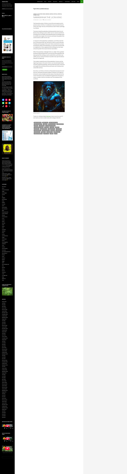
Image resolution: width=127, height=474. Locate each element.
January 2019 (4, 385)
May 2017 (3, 396)
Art (38, 13)
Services (60, 1)
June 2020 (4, 376)
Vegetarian (4, 278)
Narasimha (36, 128)
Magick (3, 237)
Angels (3, 191)
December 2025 (5, 312)
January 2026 (4, 311)
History (41, 13)
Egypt (3, 210)
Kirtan (3, 232)
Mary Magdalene (5, 242)
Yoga (38, 15)
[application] (7, 426)
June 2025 (4, 322)
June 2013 (4, 415)
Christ (3, 205)
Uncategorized (4, 275)
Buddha (3, 202)
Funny (3, 218)
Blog (45, 1)
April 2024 (4, 334)
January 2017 (4, 401)
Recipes (3, 259)
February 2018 (4, 387)
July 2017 (3, 393)
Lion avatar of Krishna (50, 125)
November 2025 (5, 314)
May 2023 (3, 344)
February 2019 (4, 384)
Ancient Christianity (5, 189)
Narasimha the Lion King (47, 17)
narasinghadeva (46, 130)
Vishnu (51, 133)
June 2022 (4, 357)
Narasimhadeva (51, 128)
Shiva (3, 265)
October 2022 (4, 352)
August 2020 (4, 372)
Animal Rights (4, 192)
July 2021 (3, 366)
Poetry (3, 256)
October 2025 (4, 315)
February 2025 (4, 325)
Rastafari (3, 257)
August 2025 (4, 319)
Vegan (3, 276)
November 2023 (5, 338)
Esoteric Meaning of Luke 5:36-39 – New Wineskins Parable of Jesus (7, 170)
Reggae (3, 261)
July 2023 (3, 341)
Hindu (3, 224)
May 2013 (3, 417)
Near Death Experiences (6, 251)
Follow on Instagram (7, 41)
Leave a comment (47, 19)
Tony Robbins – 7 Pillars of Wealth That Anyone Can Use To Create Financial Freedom (7, 91)
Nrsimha (52, 130)
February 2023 (4, 349)
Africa (3, 188)
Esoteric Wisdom (5, 213)
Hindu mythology (38, 124)
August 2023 (4, 339)
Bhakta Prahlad (37, 122)
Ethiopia (3, 215)
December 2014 (5, 404)
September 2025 (5, 317)
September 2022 (5, 353)
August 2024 (4, 331)
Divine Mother (4, 207)
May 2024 (3, 333)
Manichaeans (4, 238)
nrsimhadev (58, 130)
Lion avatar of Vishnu (38, 127)
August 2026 (4, 301)
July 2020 (3, 374)
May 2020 (3, 377)
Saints (3, 262)
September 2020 (5, 371)
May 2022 (3, 358)
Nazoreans (4, 250)
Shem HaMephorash (5, 264)
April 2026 (4, 306)
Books (3, 200)
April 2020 (4, 379)
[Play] (4, 428)
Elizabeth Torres (5, 177)
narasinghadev (37, 130)
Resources (55, 1)
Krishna (47, 13)
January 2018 (4, 388)
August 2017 (4, 391)
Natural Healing (4, 248)
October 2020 (4, 369)
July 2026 (3, 303)
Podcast (49, 1)
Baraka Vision (40, 1)
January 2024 (4, 336)
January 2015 (4, 403)
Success (3, 270)
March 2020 (4, 380)
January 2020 (4, 382)
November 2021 (5, 361)
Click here (48, 116)
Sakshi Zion (5, 1)
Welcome (73, 1)
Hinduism (45, 124)
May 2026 (3, 304)
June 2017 (4, 395)
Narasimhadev (44, 128)
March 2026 (4, 307)
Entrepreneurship (5, 212)
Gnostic (3, 219)
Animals (35, 13)
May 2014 (3, 414)
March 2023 (4, 347)
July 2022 (3, 355)
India (44, 13)
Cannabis (3, 204)
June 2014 (4, 412)
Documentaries (4, 208)
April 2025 (4, 323)
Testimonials (67, 1)
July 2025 (3, 320)
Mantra (51, 13)
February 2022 (4, 360)
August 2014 (4, 409)
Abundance (4, 186)
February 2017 (4, 399)
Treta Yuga (46, 133)
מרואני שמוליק (4, 173)
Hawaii (3, 221)
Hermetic (3, 223)
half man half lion (53, 122)
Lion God (46, 127)
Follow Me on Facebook (7, 28)
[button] (5, 45)
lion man (52, 127)
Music (78, 1)
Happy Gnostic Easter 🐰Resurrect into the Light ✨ (7, 174)
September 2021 (5, 365)
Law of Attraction (5, 235)
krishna (36, 125)
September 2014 (5, 407)
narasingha (58, 128)
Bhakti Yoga (45, 122)
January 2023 (4, 350)
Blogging (3, 197)
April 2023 (4, 345)
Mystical (55, 13)
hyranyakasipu (60, 124)
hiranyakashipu (52, 124)
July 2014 (3, 410)
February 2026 (4, 309)
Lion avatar (41, 125)
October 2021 (4, 363)
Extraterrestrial (4, 216)
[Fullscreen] (12, 428)
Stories (35, 15)
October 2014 (4, 406)
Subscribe (4, 69)
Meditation (4, 243)
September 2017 (5, 390)
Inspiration (4, 229)
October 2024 (4, 330)
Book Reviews (4, 199)
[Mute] (11, 428)
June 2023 (4, 342)
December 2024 (5, 328)
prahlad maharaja (38, 133)
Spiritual (60, 13)
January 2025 (4, 326)
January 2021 (4, 368)
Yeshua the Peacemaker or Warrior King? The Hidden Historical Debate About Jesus (7, 163)
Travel (3, 273)
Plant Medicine (4, 253)
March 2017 (4, 398)
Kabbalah (3, 231)
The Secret (4, 272)
